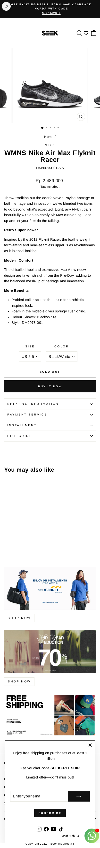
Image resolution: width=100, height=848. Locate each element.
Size (30, 346)
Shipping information (33, 403)
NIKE (50, 145)
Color (61, 346)
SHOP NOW (19, 681)
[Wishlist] (86, 33)
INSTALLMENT (22, 425)
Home (48, 137)
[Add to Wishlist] (6, 6)
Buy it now (50, 386)
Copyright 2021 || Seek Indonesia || (50, 843)
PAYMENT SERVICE (27, 414)
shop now (19, 618)
